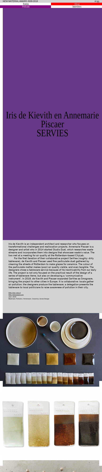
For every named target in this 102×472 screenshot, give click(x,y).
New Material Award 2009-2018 (20, 1)
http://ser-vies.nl (14, 293)
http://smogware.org (16, 295)
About (77, 4)
